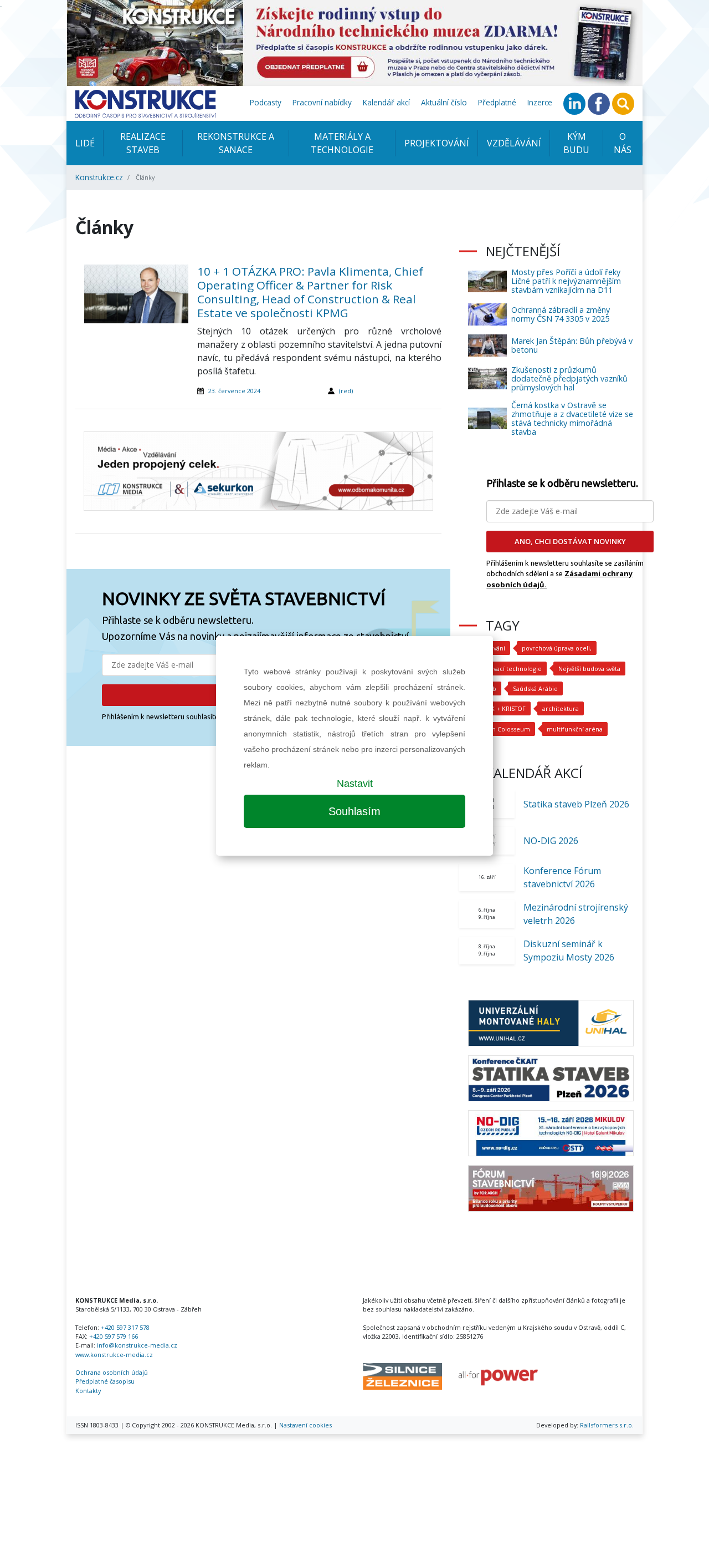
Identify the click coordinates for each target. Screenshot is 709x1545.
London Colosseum (501, 729)
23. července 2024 (234, 391)
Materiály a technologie (342, 143)
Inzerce (539, 102)
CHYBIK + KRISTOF (499, 708)
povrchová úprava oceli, (557, 648)
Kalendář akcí (386, 102)
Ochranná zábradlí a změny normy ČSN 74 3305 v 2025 (560, 314)
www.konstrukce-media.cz (114, 1354)
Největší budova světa (589, 668)
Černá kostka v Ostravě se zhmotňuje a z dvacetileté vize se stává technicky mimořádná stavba (572, 418)
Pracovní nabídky (322, 102)
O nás (622, 143)
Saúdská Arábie (535, 688)
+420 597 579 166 (113, 1336)
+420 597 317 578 (125, 1327)
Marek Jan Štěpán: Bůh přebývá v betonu (572, 345)
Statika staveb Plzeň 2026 (576, 804)
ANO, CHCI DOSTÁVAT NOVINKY (570, 541)
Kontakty (88, 1390)
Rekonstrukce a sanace (235, 143)
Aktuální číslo (444, 102)
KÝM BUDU (576, 143)
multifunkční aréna (575, 729)
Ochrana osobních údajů (111, 1372)
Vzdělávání (514, 143)
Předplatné (497, 102)
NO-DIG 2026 (550, 841)
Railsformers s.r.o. (607, 1425)
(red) (346, 391)
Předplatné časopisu (105, 1381)
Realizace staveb (143, 143)
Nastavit (355, 783)
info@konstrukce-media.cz (137, 1345)
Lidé (85, 143)
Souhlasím (354, 811)
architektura (560, 708)
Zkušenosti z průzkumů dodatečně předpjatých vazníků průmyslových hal (569, 378)
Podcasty (265, 102)
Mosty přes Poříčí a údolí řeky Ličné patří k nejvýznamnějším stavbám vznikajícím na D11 (566, 281)
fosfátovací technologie (507, 668)
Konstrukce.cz (99, 177)
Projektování (436, 143)
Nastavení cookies (305, 1425)
